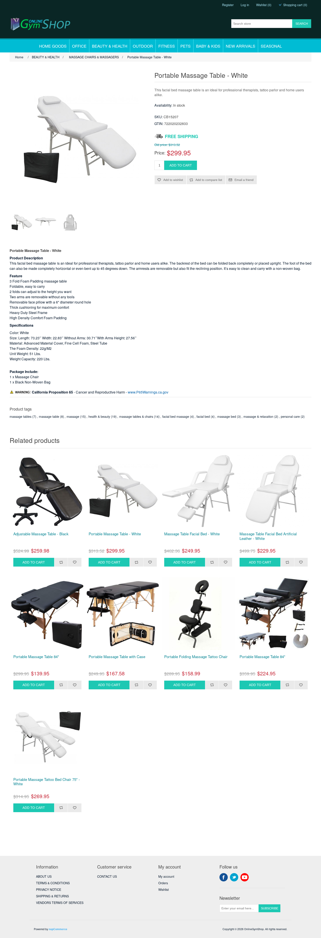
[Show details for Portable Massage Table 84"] (47, 613)
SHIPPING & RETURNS (52, 896)
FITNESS (166, 46)
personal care (290, 416)
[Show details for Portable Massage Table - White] (122, 491)
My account (166, 876)
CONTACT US (107, 876)
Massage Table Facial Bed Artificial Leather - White (268, 536)
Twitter (234, 877)
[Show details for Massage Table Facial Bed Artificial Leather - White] (273, 491)
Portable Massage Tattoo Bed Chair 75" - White (46, 781)
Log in (245, 5)
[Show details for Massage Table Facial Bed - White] (198, 491)
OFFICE (79, 46)
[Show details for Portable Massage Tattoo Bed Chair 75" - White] (47, 736)
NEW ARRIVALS (240, 46)
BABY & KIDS (208, 46)
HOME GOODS (53, 46)
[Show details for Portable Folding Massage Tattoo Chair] (198, 613)
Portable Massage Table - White (115, 534)
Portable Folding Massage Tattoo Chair (196, 656)
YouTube (244, 877)
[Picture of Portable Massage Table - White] (22, 222)
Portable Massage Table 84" (36, 656)
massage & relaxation (258, 416)
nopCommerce (58, 929)
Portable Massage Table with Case (117, 656)
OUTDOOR (143, 46)
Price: (160, 152)
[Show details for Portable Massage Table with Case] (122, 613)
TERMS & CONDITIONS (53, 883)
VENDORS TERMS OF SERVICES (59, 902)
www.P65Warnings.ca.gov (148, 392)
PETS (185, 46)
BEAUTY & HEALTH (109, 46)
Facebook (223, 877)
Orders (163, 883)
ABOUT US (44, 876)
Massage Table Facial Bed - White (192, 534)
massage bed (226, 416)
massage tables (20, 416)
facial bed (203, 416)
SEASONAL (271, 46)
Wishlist (163, 889)
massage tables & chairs (136, 416)
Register (228, 5)
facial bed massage (175, 416)
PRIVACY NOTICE (48, 889)
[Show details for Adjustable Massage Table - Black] (47, 491)
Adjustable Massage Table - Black (41, 534)
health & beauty (99, 416)
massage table (49, 416)
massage (73, 416)
